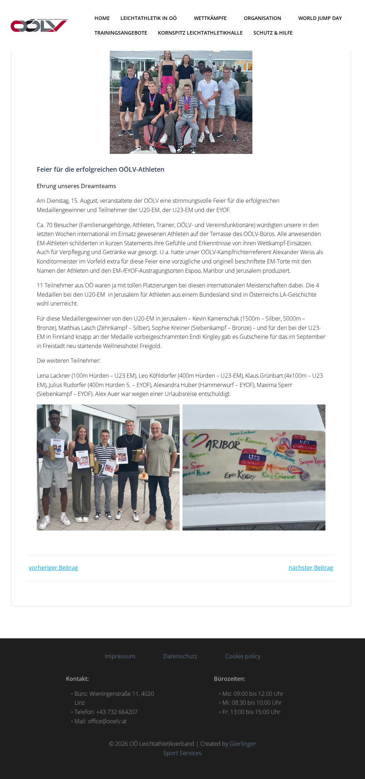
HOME (102, 18)
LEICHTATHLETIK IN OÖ (148, 18)
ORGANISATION (262, 18)
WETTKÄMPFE (210, 18)
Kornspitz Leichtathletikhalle (200, 32)
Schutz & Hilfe (273, 32)
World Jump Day (320, 18)
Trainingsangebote (120, 32)
